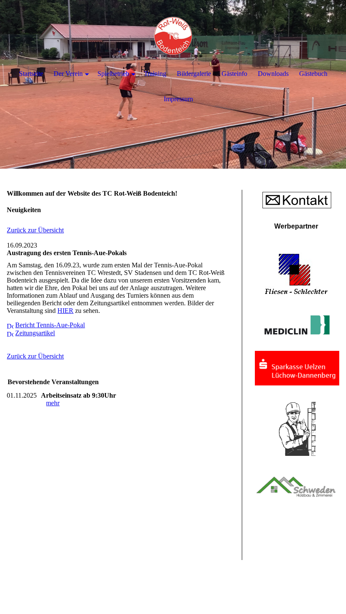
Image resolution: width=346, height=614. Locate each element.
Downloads (273, 73)
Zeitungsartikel (35, 333)
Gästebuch (313, 73)
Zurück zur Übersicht (35, 230)
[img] (173, 36)
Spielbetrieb (113, 73)
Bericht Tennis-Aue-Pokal (50, 325)
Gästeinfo (234, 73)
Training (155, 73)
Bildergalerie (194, 73)
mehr (52, 403)
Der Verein (68, 73)
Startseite (31, 73)
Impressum (178, 98)
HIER (65, 310)
